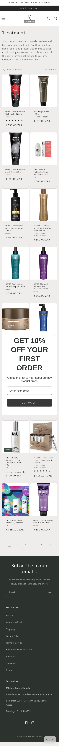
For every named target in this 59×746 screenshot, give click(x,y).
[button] (3, 18)
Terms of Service (14, 643)
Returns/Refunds (14, 622)
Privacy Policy (13, 636)
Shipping (10, 629)
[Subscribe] (49, 592)
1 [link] (9, 544)
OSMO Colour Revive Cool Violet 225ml (43, 521)
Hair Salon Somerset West (19, 650)
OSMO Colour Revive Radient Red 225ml (15, 113)
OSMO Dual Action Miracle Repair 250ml (15, 285)
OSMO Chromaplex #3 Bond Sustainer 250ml (14, 228)
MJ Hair (39, 736)
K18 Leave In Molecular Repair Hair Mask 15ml (41, 172)
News (9, 670)
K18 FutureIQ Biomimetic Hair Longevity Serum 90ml (13, 461)
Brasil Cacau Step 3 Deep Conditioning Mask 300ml (42, 228)
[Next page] (50, 544)
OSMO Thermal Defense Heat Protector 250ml (41, 286)
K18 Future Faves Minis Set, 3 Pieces (14, 521)
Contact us (11, 663)
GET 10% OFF (29, 402)
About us (10, 656)
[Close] (53, 335)
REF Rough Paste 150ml (41, 113)
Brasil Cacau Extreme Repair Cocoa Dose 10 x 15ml (43, 460)
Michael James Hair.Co (30, 736)
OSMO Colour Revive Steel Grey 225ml (15, 171)
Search (9, 615)
